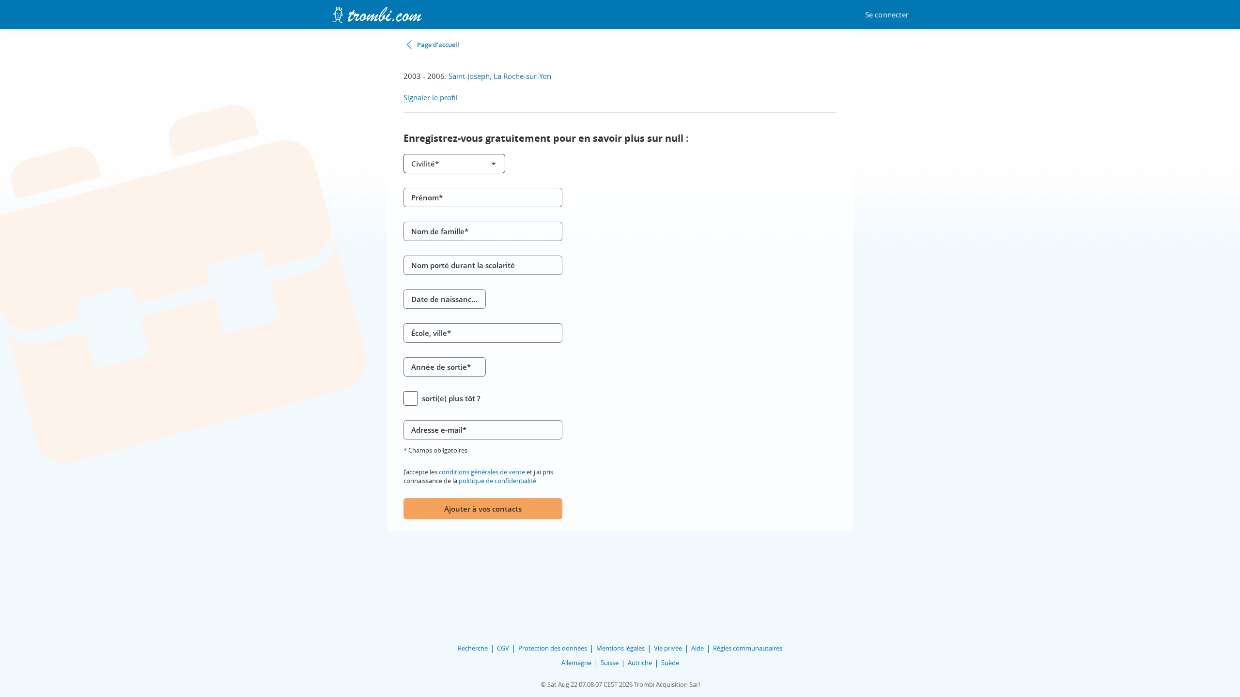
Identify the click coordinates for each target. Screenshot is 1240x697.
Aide (697, 648)
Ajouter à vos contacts (483, 509)
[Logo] (376, 15)
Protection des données (552, 648)
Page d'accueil (438, 44)
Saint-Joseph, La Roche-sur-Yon (500, 76)
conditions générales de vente (482, 472)
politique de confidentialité (497, 480)
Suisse (610, 662)
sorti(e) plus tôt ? (451, 398)
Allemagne (576, 662)
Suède (670, 662)
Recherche (473, 648)
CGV (503, 648)
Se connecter (887, 14)
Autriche (640, 662)
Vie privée (668, 648)
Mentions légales (620, 648)
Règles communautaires (747, 648)
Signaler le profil (430, 97)
